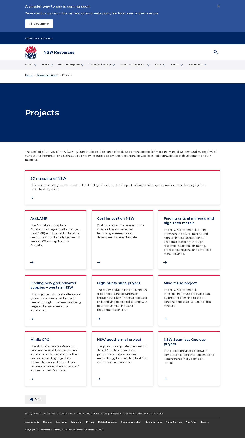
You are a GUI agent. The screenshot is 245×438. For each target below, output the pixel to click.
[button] (30, 65)
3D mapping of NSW (48, 178)
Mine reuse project (180, 283)
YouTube (191, 422)
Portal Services (174, 422)
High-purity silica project (118, 283)
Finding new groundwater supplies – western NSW (53, 285)
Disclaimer (76, 422)
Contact (47, 422)
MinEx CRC (39, 340)
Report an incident (131, 422)
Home (29, 75)
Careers (204, 422)
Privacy (90, 422)
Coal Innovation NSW (115, 218)
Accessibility (32, 422)
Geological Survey (47, 75)
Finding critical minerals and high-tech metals (189, 220)
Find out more (39, 23)
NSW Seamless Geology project (185, 342)
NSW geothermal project (119, 340)
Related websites (107, 422)
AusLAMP (38, 218)
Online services (153, 422)
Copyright (61, 422)
